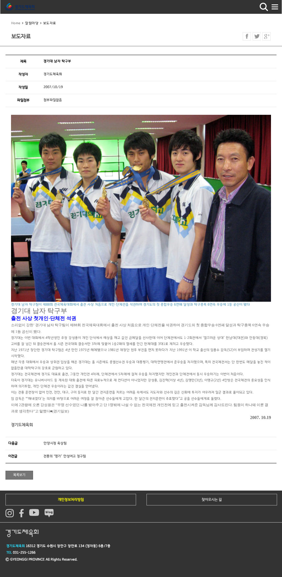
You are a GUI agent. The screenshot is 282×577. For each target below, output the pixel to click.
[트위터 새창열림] (257, 36)
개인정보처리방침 (71, 500)
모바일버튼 (275, 7)
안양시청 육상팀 (55, 443)
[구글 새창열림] (266, 36)
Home (16, 23)
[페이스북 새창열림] (247, 36)
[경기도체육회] (19, 7)
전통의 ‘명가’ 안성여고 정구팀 (65, 456)
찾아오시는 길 (212, 500)
